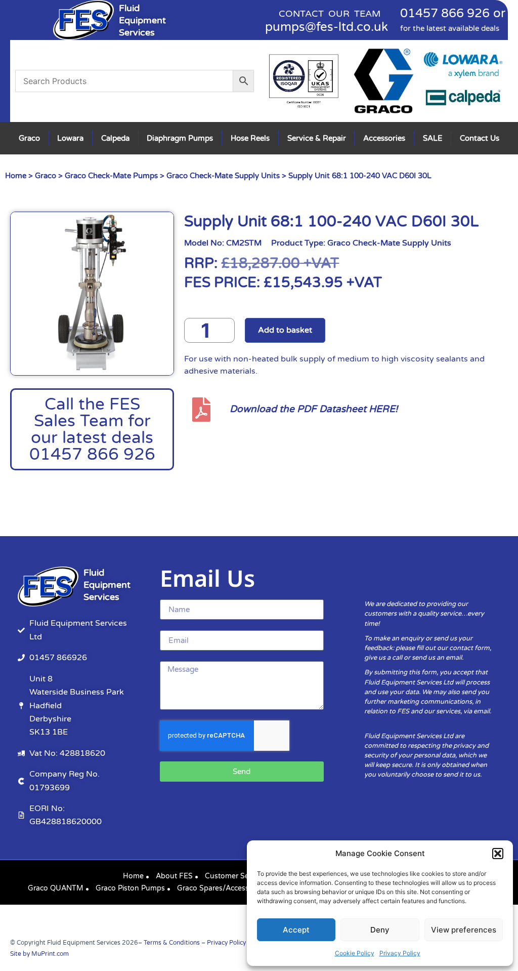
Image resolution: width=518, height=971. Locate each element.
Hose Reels (250, 138)
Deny (380, 930)
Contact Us (479, 138)
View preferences (463, 930)
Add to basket (285, 330)
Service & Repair (316, 138)
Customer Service (234, 876)
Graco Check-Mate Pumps (111, 175)
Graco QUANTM (55, 888)
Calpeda (115, 138)
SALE (433, 138)
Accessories (384, 138)
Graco (29, 138)
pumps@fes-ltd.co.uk (326, 27)
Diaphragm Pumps (180, 138)
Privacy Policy (399, 953)
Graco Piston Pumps (130, 888)
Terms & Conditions (172, 942)
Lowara (70, 138)
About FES (174, 876)
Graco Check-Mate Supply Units (223, 175)
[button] (498, 853)
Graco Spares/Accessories (221, 888)
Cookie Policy (354, 953)
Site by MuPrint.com (39, 953)
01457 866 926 (445, 13)
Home (15, 175)
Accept (296, 930)
